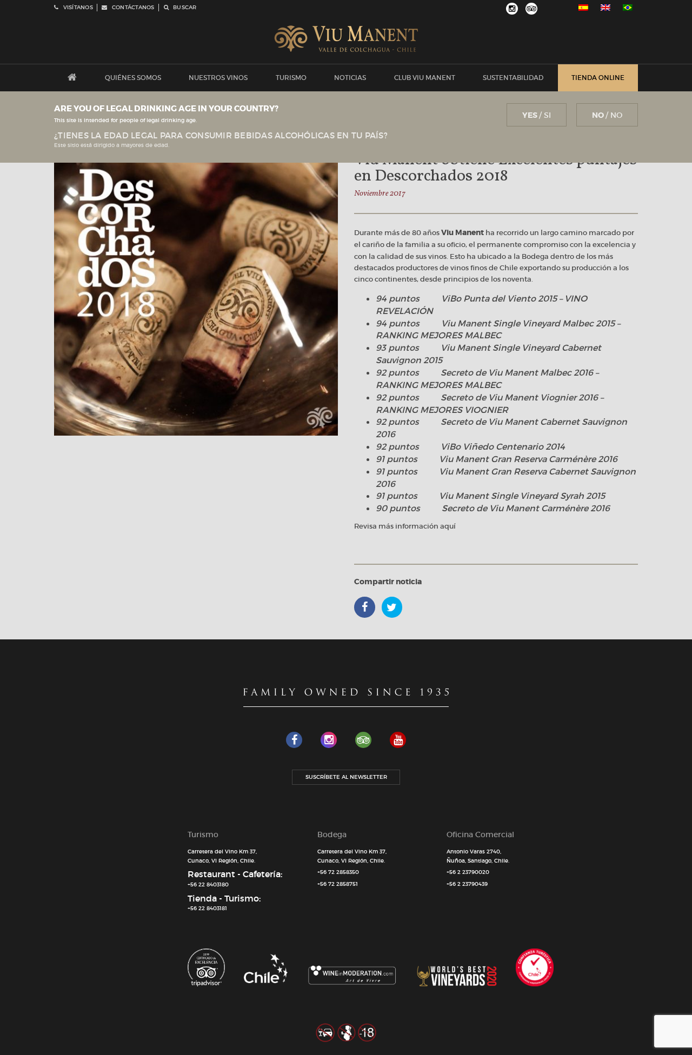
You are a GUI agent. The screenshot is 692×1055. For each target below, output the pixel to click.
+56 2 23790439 (467, 883)
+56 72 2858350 (338, 872)
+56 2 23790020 (468, 872)
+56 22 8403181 (207, 908)
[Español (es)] (583, 7)
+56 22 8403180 (208, 884)
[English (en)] (605, 7)
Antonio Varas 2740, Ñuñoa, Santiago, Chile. (478, 856)
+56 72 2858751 (337, 883)
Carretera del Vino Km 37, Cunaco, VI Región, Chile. (222, 856)
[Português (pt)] (628, 7)
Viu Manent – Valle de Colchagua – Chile (346, 38)
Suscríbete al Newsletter (346, 776)
